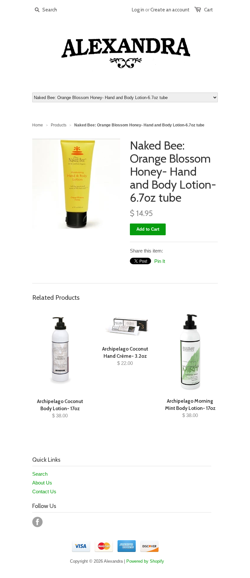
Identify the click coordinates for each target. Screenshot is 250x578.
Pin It (159, 261)
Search (40, 474)
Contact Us (44, 491)
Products (58, 125)
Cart (208, 10)
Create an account (169, 10)
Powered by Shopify (145, 561)
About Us (42, 482)
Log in (138, 10)
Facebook (37, 522)
